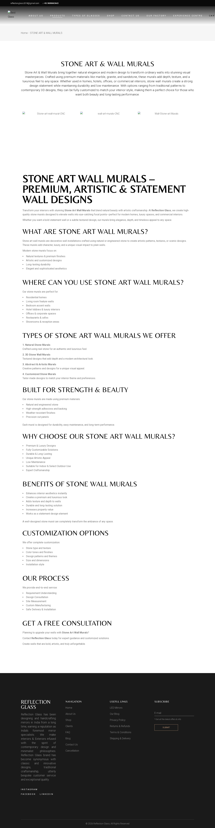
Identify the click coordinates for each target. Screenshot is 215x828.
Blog (68, 738)
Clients (69, 726)
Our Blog (114, 713)
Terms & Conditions (120, 732)
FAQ (67, 732)
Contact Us (71, 744)
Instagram (29, 789)
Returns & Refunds (120, 726)
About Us (70, 713)
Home (68, 707)
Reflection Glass (101, 823)
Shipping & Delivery (120, 738)
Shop (68, 720)
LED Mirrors (116, 707)
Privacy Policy (117, 720)
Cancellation (72, 750)
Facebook (28, 794)
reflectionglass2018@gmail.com (24, 3)
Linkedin (46, 794)
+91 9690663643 (51, 3)
